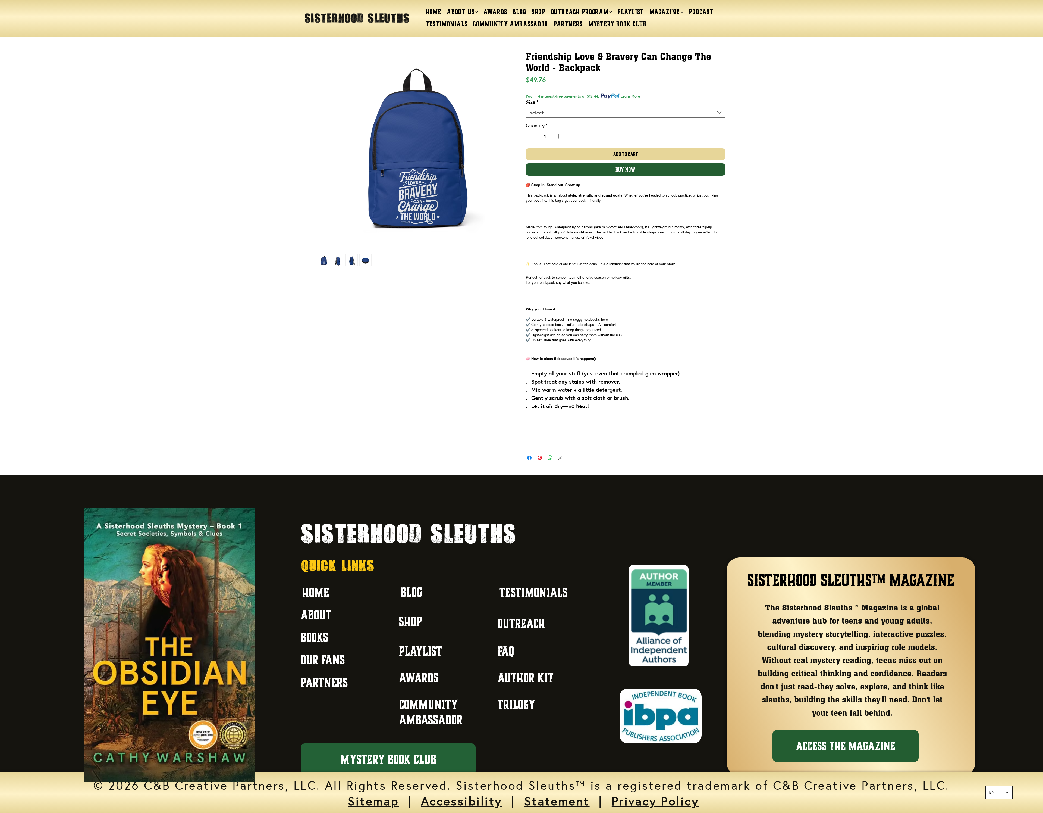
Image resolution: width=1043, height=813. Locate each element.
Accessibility (461, 800)
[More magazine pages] (682, 12)
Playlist (420, 651)
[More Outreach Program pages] (610, 12)
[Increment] (559, 136)
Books (314, 637)
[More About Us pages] (476, 12)
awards (419, 677)
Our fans (323, 659)
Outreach (521, 623)
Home (315, 592)
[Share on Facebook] (529, 457)
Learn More (630, 96)
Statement (557, 800)
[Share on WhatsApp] (550, 457)
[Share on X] (560, 457)
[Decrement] (531, 136)
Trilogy (516, 704)
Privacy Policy (655, 800)
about (316, 615)
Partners (324, 682)
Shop (410, 621)
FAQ (506, 651)
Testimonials (533, 592)
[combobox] (625, 112)
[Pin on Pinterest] (539, 457)
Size (532, 102)
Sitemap (373, 800)
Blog (411, 592)
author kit (526, 677)
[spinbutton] (545, 136)
